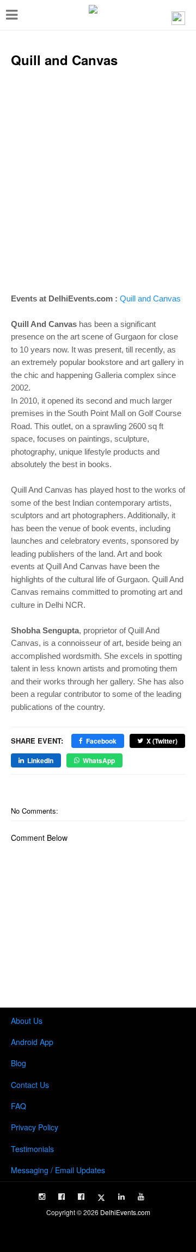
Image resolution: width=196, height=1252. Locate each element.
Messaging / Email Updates (58, 1170)
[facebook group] (81, 1196)
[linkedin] (121, 1196)
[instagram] (42, 1196)
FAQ (18, 1105)
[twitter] (101, 1197)
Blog (18, 1063)
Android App (32, 1041)
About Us (26, 1020)
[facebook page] (61, 1196)
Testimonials (32, 1148)
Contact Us (30, 1084)
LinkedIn (40, 760)
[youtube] (141, 1196)
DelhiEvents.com (125, 1212)
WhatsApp (99, 760)
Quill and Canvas (150, 298)
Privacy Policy (34, 1127)
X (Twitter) (161, 741)
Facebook (101, 741)
